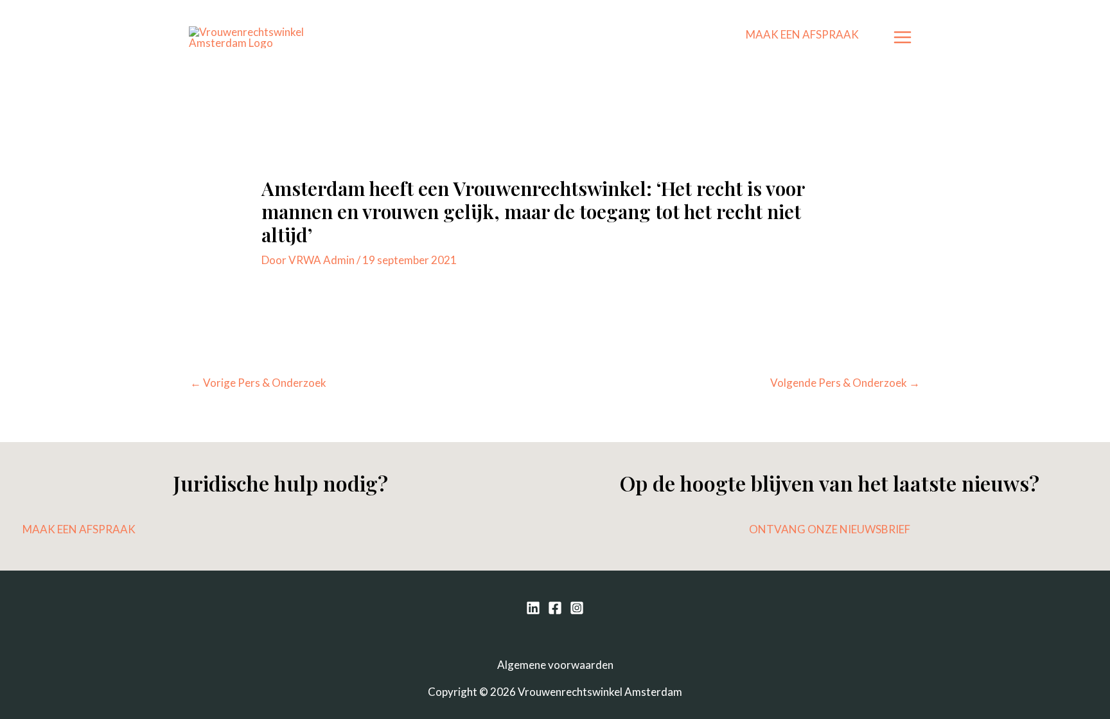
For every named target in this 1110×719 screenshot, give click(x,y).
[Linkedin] (533, 608)
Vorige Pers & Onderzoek (258, 382)
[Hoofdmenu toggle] (903, 37)
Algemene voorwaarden (555, 664)
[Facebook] (555, 608)
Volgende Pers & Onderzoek (845, 382)
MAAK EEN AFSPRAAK (802, 34)
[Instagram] (577, 608)
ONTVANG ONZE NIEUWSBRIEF (829, 529)
